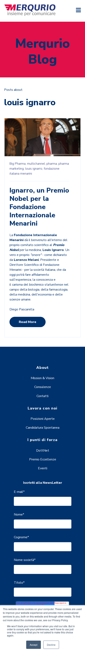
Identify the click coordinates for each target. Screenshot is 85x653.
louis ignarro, (34, 168)
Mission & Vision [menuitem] (42, 378)
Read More (27, 322)
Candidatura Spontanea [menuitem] (42, 427)
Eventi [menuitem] (42, 468)
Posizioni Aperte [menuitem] (43, 418)
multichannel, (36, 163)
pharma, (52, 163)
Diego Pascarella (21, 309)
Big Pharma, (17, 163)
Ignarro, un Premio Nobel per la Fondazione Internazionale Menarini (39, 207)
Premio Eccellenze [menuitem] (42, 459)
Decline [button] (51, 644)
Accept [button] (33, 644)
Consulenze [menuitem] (42, 387)
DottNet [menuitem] (42, 450)
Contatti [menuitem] (42, 396)
